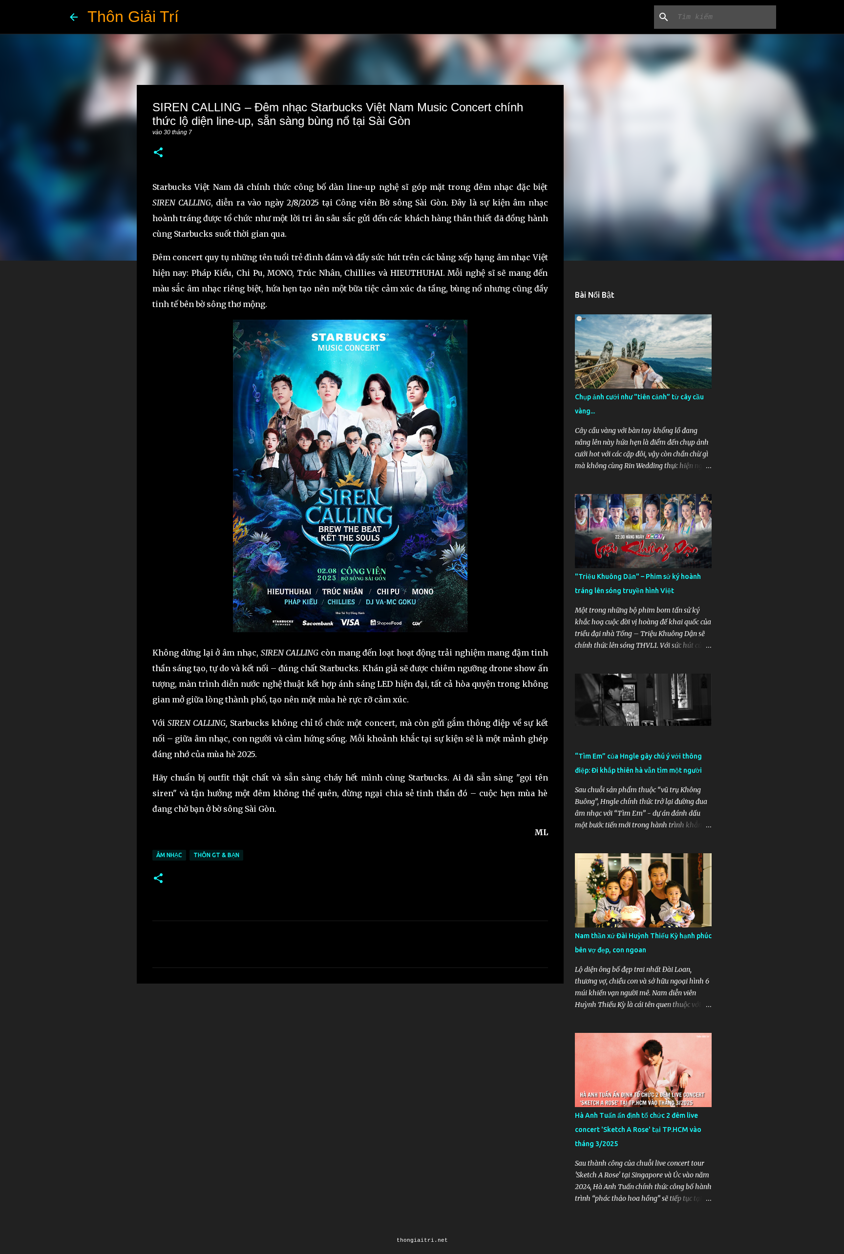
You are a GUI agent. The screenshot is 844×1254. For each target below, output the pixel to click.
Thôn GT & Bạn (216, 855)
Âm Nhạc (169, 855)
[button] (158, 153)
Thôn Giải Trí (133, 16)
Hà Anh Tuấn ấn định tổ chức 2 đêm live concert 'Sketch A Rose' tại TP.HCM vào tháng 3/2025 (638, 1129)
